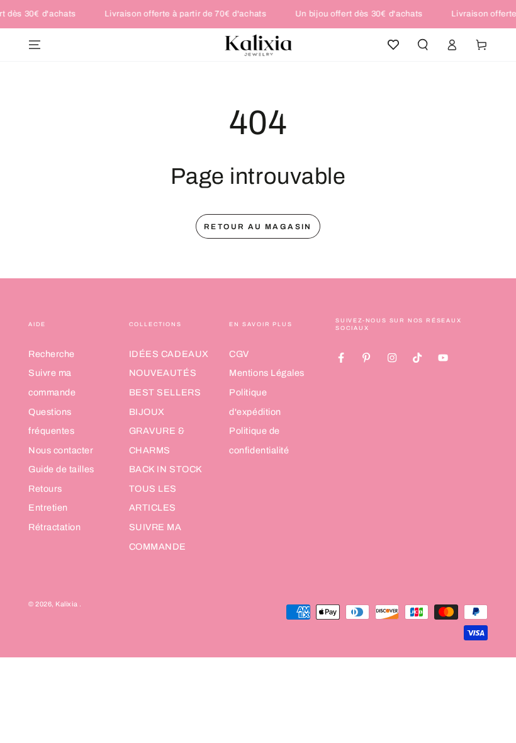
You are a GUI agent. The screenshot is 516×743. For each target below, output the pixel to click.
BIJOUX (147, 412)
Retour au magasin (258, 226)
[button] (422, 44)
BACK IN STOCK (166, 469)
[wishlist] (393, 44)
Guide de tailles (61, 469)
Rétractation (54, 527)
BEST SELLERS (165, 392)
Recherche (51, 354)
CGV (239, 354)
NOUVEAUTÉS (162, 373)
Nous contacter (61, 450)
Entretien (48, 507)
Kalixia (67, 604)
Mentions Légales (267, 373)
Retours (45, 489)
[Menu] (35, 44)
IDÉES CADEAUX (169, 354)
